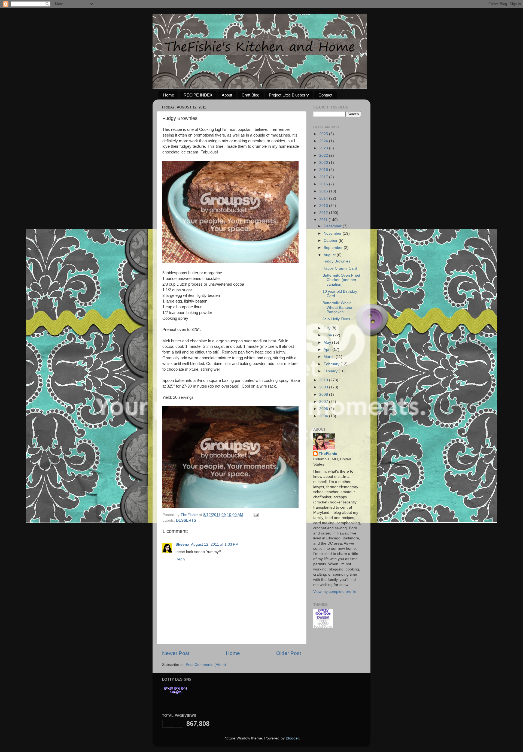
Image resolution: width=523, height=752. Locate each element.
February (332, 364)
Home (168, 95)
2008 (324, 394)
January (331, 371)
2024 (324, 141)
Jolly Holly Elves (336, 319)
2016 (324, 184)
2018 (324, 170)
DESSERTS (186, 520)
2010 (324, 380)
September (334, 248)
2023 (324, 148)
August (330, 255)
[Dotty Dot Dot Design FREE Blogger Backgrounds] (323, 627)
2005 (324, 409)
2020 (324, 163)
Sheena (182, 544)
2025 (324, 134)
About (227, 95)
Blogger (292, 738)
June (328, 335)
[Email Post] (256, 515)
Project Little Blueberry (289, 95)
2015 (324, 191)
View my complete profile (334, 592)
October (331, 240)
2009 (324, 387)
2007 (324, 402)
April (328, 350)
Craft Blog (250, 95)
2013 (324, 206)
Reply (180, 559)
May (328, 342)
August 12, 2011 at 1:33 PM (215, 544)
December (333, 226)
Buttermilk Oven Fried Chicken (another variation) (341, 279)
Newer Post (175, 653)
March (330, 357)
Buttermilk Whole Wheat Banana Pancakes (337, 307)
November (333, 233)
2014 (324, 198)
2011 (324, 220)
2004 (324, 416)
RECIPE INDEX (198, 95)
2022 (324, 155)
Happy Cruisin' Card (340, 268)
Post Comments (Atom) (206, 665)
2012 (324, 213)
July (328, 328)
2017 (324, 177)
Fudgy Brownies (336, 261)
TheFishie (328, 454)
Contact (325, 95)
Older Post (288, 653)
